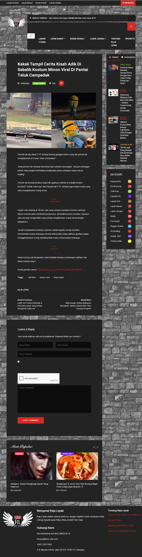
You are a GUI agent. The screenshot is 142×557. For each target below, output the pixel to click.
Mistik (19, 454)
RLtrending (115, 231)
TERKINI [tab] (114, 57)
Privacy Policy (114, 520)
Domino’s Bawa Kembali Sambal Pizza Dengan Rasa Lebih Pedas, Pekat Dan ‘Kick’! (126, 75)
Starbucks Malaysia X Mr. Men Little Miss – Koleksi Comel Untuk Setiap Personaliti (126, 102)
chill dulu (32, 277)
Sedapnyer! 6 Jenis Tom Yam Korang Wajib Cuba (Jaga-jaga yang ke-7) (77, 485)
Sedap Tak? (67, 454)
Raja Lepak (59, 277)
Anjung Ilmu (126, 145)
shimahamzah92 (54, 201)
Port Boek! (115, 221)
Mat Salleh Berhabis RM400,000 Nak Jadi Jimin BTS (72, 18)
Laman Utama (13, 3)
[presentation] (130, 18)
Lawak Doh (115, 201)
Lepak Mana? (27, 3)
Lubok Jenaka (55, 3)
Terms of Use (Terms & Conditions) (124, 515)
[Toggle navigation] (31, 36)
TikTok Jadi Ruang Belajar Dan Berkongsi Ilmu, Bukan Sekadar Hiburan (126, 154)
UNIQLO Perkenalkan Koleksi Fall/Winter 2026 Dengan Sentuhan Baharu (126, 130)
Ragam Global (117, 226)
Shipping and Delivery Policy (121, 525)
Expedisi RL (116, 196)
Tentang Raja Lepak (115, 42)
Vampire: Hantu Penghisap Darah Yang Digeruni (29, 485)
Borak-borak (41, 3)
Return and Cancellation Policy (122, 531)
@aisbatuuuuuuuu (46, 269)
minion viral (45, 277)
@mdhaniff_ (54, 249)
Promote (130, 38)
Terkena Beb (116, 241)
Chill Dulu (39, 83)
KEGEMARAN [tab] (129, 57)
